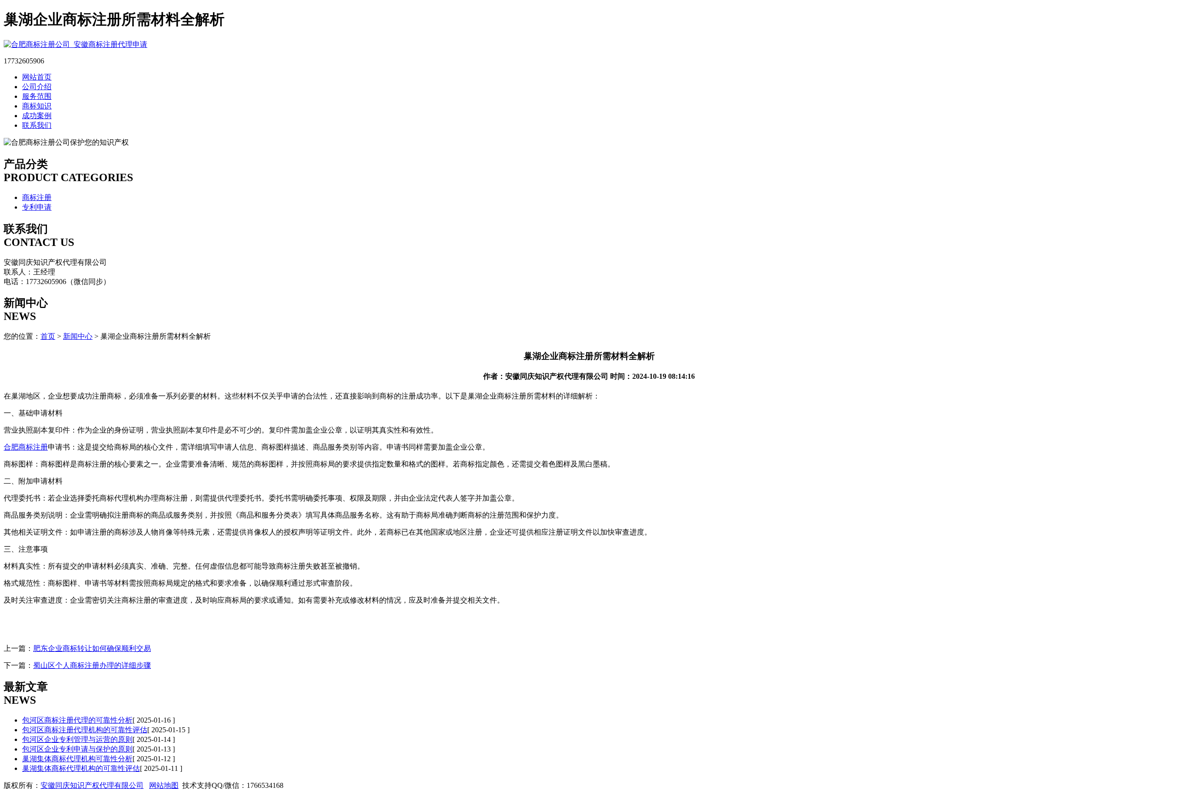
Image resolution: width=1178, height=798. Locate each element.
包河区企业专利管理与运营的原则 (77, 739)
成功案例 (37, 116)
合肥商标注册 (26, 447)
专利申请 (37, 207)
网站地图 (164, 785)
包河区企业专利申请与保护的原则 (77, 749)
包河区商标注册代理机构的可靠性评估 (84, 730)
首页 (47, 336)
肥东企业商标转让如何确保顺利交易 (92, 648)
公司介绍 (37, 87)
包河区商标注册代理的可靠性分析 (77, 720)
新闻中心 (77, 336)
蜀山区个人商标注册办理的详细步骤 (92, 665)
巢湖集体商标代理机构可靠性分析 (77, 759)
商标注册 (37, 197)
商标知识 (37, 106)
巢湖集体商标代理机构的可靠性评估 (81, 768)
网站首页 (37, 77)
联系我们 (37, 125)
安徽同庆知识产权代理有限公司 (92, 785)
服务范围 (37, 96)
